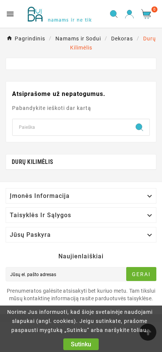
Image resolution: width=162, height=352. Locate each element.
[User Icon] (129, 14)
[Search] (139, 127)
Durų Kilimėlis (32, 161)
